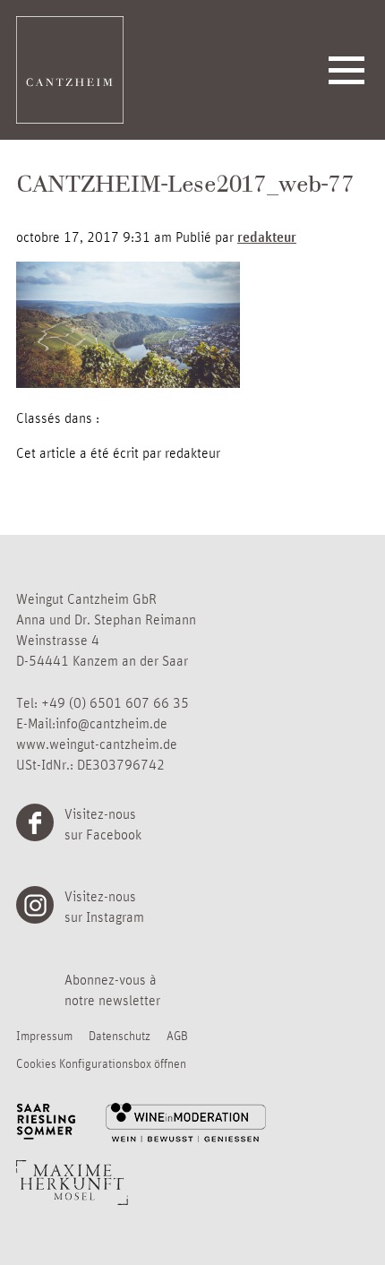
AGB (177, 1035)
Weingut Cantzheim (70, 70)
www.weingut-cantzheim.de (96, 744)
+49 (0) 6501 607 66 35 (115, 702)
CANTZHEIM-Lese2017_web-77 (185, 187)
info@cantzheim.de (111, 723)
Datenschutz (119, 1035)
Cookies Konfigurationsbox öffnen (101, 1062)
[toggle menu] (346, 70)
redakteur (266, 236)
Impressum (44, 1035)
